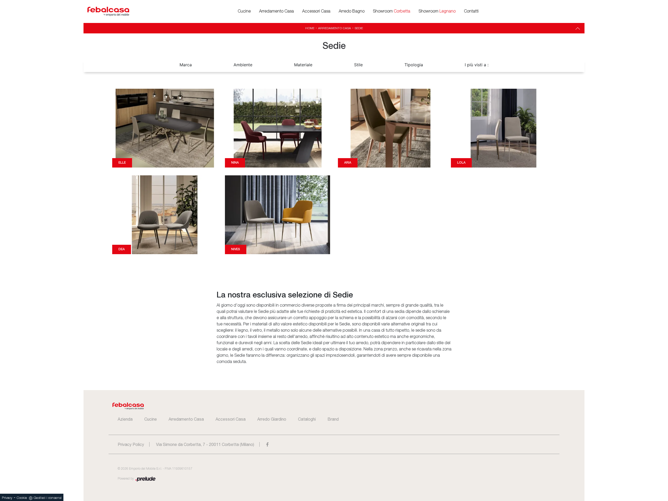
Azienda (125, 419)
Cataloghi (307, 419)
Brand (333, 419)
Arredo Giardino (271, 419)
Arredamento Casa (276, 11)
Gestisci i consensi (48, 498)
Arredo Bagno (352, 11)
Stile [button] (358, 64)
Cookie (22, 498)
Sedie (359, 28)
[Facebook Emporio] (267, 444)
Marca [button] (186, 64)
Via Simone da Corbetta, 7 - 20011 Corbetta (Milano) (205, 444)
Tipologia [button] (413, 64)
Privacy (7, 498)
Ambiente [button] (243, 64)
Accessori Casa (316, 11)
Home (309, 28)
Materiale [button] (303, 64)
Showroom (391, 11)
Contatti (471, 11)
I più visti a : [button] (476, 64)
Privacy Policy (131, 444)
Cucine (244, 11)
